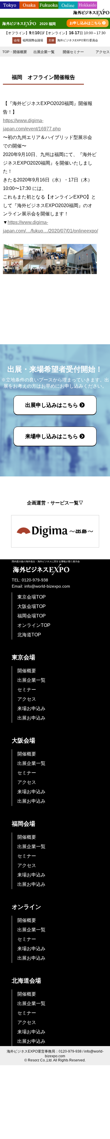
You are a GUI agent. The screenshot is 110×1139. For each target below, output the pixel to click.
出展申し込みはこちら (52, 405)
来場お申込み (31, 708)
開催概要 (26, 670)
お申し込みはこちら (86, 23)
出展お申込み (31, 717)
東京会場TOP (31, 596)
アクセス (26, 699)
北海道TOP (29, 634)
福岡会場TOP (31, 615)
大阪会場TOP (31, 606)
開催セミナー (73, 52)
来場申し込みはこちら (52, 436)
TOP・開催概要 (14, 52)
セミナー (26, 689)
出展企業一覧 (44, 52)
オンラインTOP (33, 625)
